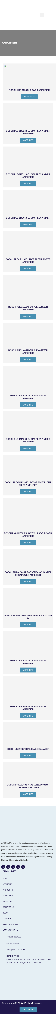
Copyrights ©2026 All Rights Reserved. (22, 1003)
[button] (42, 15)
